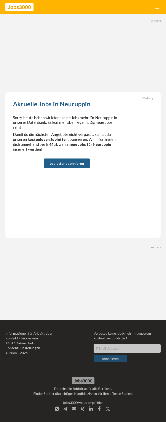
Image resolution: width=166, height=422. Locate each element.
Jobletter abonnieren (67, 163)
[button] (157, 7)
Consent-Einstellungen (22, 348)
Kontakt (11, 338)
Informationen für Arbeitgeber (29, 333)
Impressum (29, 338)
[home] (19, 7)
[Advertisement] (83, 53)
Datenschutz (25, 343)
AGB (9, 343)
